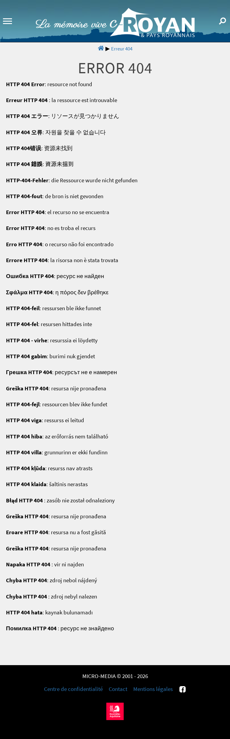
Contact (118, 689)
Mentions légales (153, 689)
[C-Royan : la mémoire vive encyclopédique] (115, 35)
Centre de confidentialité (73, 689)
